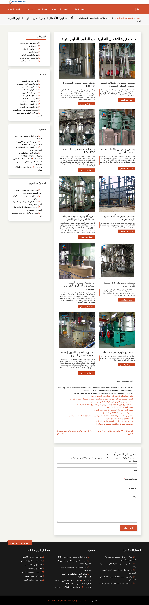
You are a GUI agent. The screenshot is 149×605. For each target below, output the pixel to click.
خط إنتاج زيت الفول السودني (28, 84)
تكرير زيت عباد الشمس (30, 81)
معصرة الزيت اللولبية (31, 98)
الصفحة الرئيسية (14, 9)
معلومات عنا (64, 9)
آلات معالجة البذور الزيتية (29, 43)
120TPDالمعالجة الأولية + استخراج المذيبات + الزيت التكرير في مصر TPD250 (27, 161)
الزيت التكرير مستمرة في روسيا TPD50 (73, 557)
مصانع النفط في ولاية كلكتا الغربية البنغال (118, 413)
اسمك (134, 470)
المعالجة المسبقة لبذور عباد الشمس (25, 110)
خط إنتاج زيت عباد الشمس (29, 107)
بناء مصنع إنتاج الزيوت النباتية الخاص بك (71, 600)
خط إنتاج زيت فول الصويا (29, 104)
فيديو (54, 9)
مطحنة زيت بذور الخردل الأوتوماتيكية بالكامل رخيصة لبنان (112, 401)
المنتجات (28, 9)
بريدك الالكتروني (130, 479)
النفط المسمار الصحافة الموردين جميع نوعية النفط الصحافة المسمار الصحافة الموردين (101, 399)
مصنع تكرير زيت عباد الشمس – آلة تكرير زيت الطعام (113, 410)
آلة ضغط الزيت (33, 46)
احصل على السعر (126, 100)
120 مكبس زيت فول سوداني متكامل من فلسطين (114, 421)
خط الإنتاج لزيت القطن (30, 101)
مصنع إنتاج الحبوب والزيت (29, 61)
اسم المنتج (132, 461)
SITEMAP (51, 600)
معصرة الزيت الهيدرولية (30, 92)
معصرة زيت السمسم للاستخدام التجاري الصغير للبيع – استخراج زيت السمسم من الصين (100, 415)
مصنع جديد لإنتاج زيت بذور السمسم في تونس (115, 583)
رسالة (135, 497)
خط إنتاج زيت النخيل (31, 89)
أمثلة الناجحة (42, 9)
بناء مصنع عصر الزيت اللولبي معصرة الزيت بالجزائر (114, 424)
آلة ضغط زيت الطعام (31, 49)
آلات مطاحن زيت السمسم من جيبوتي (119, 418)
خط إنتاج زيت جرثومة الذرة (29, 95)
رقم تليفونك (133, 488)
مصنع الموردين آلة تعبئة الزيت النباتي (119, 407)
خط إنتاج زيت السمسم (30, 87)
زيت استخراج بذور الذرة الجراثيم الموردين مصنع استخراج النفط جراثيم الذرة (105, 404)
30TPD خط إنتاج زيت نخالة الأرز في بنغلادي (73, 587)
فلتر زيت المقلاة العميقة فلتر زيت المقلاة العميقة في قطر (111, 396)
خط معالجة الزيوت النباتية (29, 58)
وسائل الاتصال (79, 9)
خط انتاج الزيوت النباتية (30, 55)
